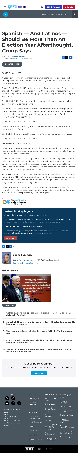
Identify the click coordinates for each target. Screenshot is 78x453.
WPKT (19, 420)
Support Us (33, 435)
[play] (5, 14)
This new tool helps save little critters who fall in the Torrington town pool (39, 332)
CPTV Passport (50, 420)
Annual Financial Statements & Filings (65, 396)
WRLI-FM (7, 422)
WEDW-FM (7, 420)
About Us (32, 394)
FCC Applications (66, 411)
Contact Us (33, 431)
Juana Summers (18, 57)
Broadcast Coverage (63, 402)
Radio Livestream (51, 404)
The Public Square (66, 437)
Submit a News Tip (35, 439)
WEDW (16, 416)
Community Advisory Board (34, 417)
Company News (34, 399)
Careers (31, 426)
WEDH (6, 416)
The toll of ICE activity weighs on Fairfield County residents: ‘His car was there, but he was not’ (39, 350)
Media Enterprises (35, 422)
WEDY (6, 418)
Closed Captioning (66, 406)
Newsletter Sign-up (51, 394)
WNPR (14, 420)
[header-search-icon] (42, 7)
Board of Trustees (35, 412)
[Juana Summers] (6, 258)
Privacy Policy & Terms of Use (50, 439)
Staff (30, 408)
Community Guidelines (49, 415)
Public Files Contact (10, 424)
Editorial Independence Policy (65, 420)
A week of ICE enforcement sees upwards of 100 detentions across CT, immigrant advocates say (40, 323)
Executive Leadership (33, 403)
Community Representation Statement (50, 409)
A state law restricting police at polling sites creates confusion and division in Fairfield (38, 314)
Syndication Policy (66, 415)
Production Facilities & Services (67, 427)
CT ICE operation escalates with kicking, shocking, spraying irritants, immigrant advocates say (39, 341)
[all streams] (75, 14)
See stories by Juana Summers (25, 263)
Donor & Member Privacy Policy (51, 434)
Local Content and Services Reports (66, 432)
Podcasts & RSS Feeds (50, 399)
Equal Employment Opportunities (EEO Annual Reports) (51, 427)
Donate (70, 7)
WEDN (11, 416)
